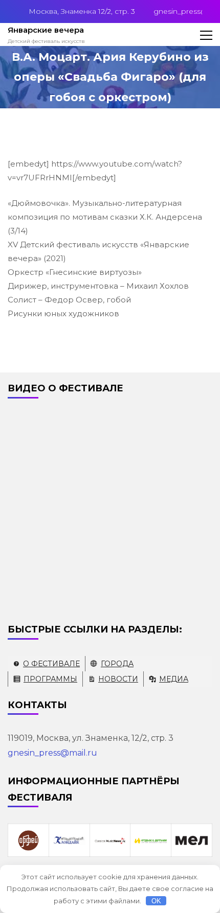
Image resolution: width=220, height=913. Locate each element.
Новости (118, 679)
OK (156, 901)
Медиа (173, 679)
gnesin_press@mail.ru (52, 753)
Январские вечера (46, 30)
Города (117, 663)
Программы (50, 679)
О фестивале (51, 663)
